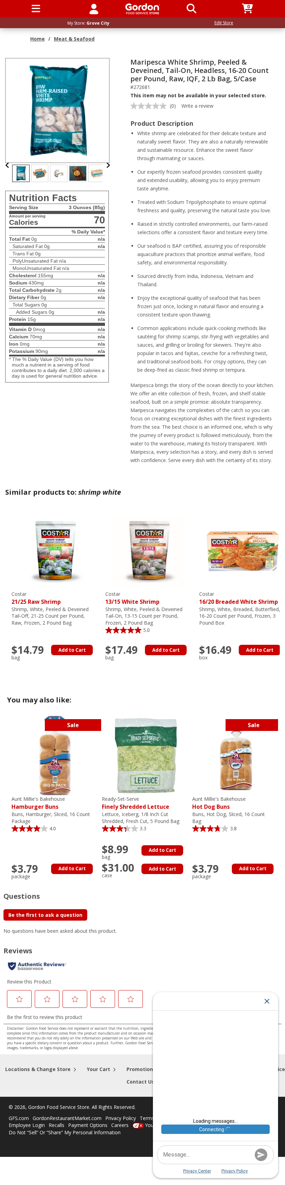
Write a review (197, 105)
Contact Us (140, 1081)
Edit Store (223, 23)
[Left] (7, 165)
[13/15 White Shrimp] (149, 550)
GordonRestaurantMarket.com (67, 1118)
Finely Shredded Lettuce (135, 803)
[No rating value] (150, 105)
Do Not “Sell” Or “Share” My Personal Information (65, 1132)
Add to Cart (72, 650)
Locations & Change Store (38, 1069)
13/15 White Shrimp (132, 598)
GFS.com (19, 1118)
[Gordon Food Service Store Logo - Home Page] (143, 8)
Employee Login (27, 1125)
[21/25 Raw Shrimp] (55, 550)
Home (37, 38)
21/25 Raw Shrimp (36, 598)
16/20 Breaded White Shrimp (238, 598)
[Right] (108, 165)
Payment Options (87, 1125)
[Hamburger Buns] (55, 755)
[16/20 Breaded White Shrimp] (243, 550)
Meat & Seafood (74, 38)
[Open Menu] (36, 9)
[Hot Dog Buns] (236, 755)
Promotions (141, 1069)
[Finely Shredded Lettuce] (145, 755)
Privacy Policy (120, 1118)
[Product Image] (58, 110)
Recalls (56, 1125)
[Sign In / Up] (94, 8)
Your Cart (98, 1069)
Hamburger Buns (38, 803)
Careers (120, 1125)
